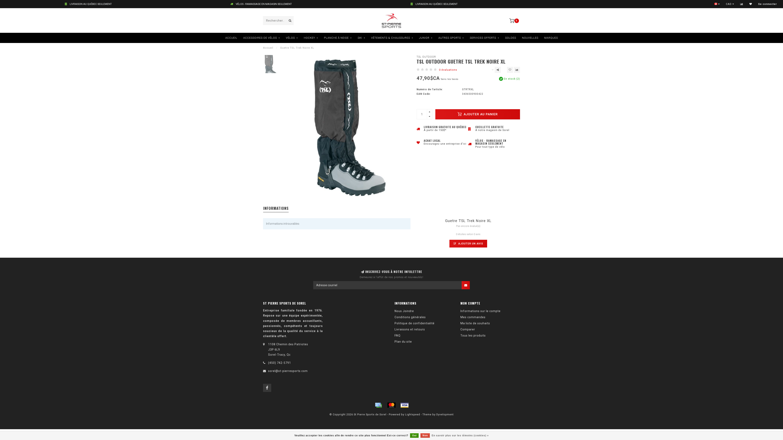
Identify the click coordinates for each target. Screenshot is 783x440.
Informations (276, 208)
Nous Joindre (404, 311)
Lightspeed (412, 414)
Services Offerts (483, 37)
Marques (551, 37)
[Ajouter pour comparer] (517, 70)
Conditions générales (410, 317)
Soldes (510, 37)
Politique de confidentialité (415, 323)
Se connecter (767, 4)
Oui (414, 435)
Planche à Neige (336, 37)
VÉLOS (290, 37)
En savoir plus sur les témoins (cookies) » (460, 435)
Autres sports (449, 37)
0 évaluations (448, 69)
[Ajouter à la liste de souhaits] (510, 70)
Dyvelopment (445, 414)
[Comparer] (741, 4)
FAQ (397, 335)
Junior (424, 37)
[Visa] (404, 405)
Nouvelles (530, 37)
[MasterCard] (391, 405)
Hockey (309, 37)
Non (425, 435)
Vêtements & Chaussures (390, 37)
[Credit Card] (378, 405)
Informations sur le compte (480, 311)
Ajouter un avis (470, 243)
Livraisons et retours (410, 329)
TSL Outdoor (426, 56)
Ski (360, 37)
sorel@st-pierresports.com (288, 371)
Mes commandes (473, 317)
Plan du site (403, 341)
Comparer (467, 329)
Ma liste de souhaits (475, 323)
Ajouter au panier (480, 114)
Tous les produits (473, 335)
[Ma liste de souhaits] (750, 4)
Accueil (231, 37)
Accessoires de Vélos (260, 37)
